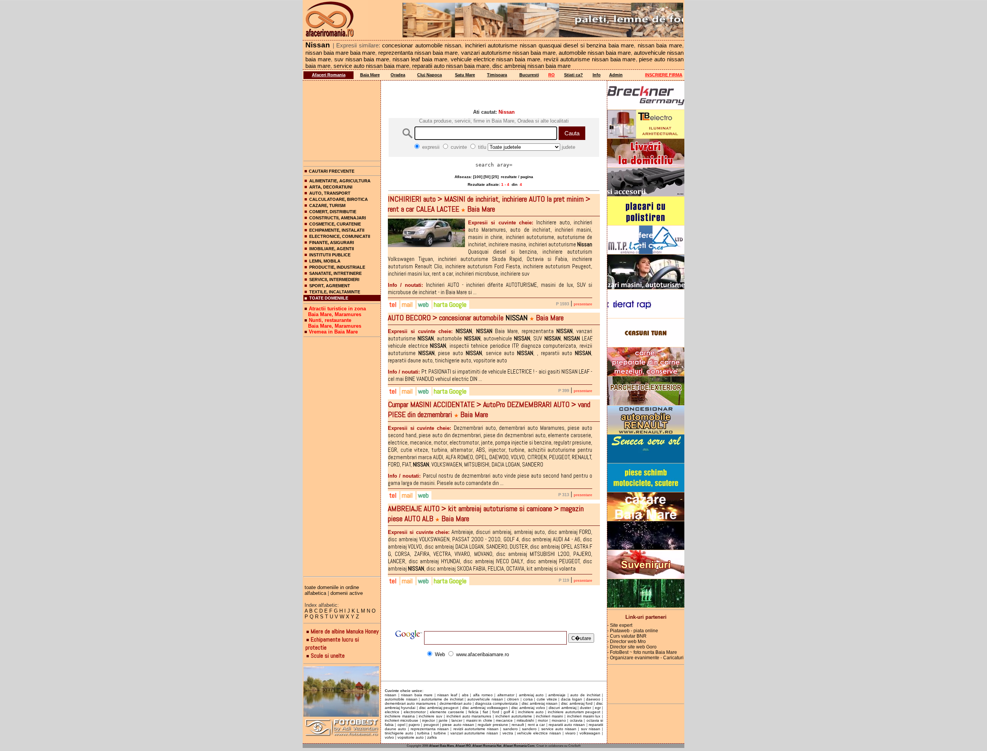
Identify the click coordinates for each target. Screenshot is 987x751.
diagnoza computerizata (496, 703)
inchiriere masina (400, 716)
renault (518, 724)
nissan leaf (447, 695)
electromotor (415, 712)
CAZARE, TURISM (327, 205)
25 (495, 177)
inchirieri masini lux (584, 716)
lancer (456, 720)
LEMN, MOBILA (324, 261)
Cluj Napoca (429, 74)
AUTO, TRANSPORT (329, 193)
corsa (528, 699)
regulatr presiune (493, 724)
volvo (389, 737)
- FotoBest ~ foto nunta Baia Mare (642, 652)
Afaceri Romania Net (487, 746)
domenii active (346, 593)
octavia (576, 720)
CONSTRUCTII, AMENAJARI (337, 218)
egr (598, 708)
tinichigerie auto (399, 733)
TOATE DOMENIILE (328, 298)
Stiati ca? (573, 74)
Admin (616, 74)
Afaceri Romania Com (518, 746)
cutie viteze (547, 699)
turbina (423, 733)
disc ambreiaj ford (576, 703)
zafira (432, 737)
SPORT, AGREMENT (329, 285)
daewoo (593, 699)
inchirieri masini (549, 716)
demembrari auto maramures (410, 703)
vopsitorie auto (410, 737)
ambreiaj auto (531, 695)
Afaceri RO (463, 746)
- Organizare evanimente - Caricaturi (645, 657)
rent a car (536, 724)
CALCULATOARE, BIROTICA (338, 199)
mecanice (504, 720)
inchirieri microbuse (401, 720)
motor (543, 720)
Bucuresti (529, 74)
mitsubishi (525, 720)
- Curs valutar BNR (627, 636)
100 (477, 177)
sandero (510, 729)
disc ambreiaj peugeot (439, 708)
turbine (440, 733)
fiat (485, 712)
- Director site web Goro (632, 647)
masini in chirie (479, 720)
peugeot (431, 724)
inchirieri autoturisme (513, 716)
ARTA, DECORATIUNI (330, 187)
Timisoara (497, 74)
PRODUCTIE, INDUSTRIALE (337, 267)
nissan (390, 695)
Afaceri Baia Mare (441, 746)
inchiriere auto (531, 712)
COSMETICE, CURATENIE (335, 224)
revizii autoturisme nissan (476, 729)
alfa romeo (483, 695)
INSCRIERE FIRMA (663, 74)
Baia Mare (370, 74)
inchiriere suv (430, 716)
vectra (507, 733)
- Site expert (619, 625)
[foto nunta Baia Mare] (342, 691)
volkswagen (589, 733)
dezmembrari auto (456, 703)
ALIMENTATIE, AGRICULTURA (340, 180)
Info (597, 74)
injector (428, 720)
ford (495, 712)
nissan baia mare (417, 695)
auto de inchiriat (585, 695)
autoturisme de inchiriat (442, 699)
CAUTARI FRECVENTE (331, 171)
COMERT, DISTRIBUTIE (332, 211)
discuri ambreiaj (562, 708)
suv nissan (590, 729)
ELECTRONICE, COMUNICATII (339, 236)
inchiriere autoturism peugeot (574, 712)
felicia (473, 712)
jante (443, 720)
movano (559, 720)
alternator (505, 695)
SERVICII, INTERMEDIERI (334, 279)
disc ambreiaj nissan (540, 703)
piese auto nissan (458, 724)
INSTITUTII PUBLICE (329, 255)
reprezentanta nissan (430, 729)
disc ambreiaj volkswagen (485, 708)
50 (487, 177)
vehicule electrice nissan (539, 733)
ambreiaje (557, 695)
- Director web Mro (626, 641)
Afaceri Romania (328, 74)
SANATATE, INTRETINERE (335, 273)
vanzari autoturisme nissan (474, 733)
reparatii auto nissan (567, 724)
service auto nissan (559, 729)
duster (585, 708)
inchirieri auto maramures (469, 716)
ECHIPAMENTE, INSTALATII (336, 230)
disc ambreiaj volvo (528, 708)
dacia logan (571, 699)
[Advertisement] (342, 119)
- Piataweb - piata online (632, 630)
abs (465, 695)
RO (551, 74)
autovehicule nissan (485, 699)
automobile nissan (401, 699)
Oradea (398, 74)
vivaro (570, 733)
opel (401, 724)
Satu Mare (465, 74)
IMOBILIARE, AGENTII (331, 248)
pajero (414, 724)
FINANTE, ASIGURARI (331, 242)
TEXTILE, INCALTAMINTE (334, 292)
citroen (513, 699)
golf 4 (509, 712)
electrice (392, 712)
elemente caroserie (447, 712)
